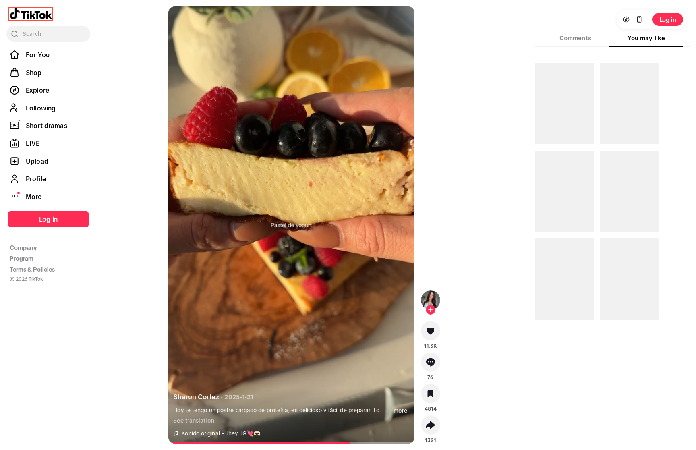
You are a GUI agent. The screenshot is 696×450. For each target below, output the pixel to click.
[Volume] (181, 19)
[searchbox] (48, 34)
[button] (430, 333)
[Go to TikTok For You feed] (31, 13)
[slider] (264, 443)
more (400, 410)
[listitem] (48, 55)
